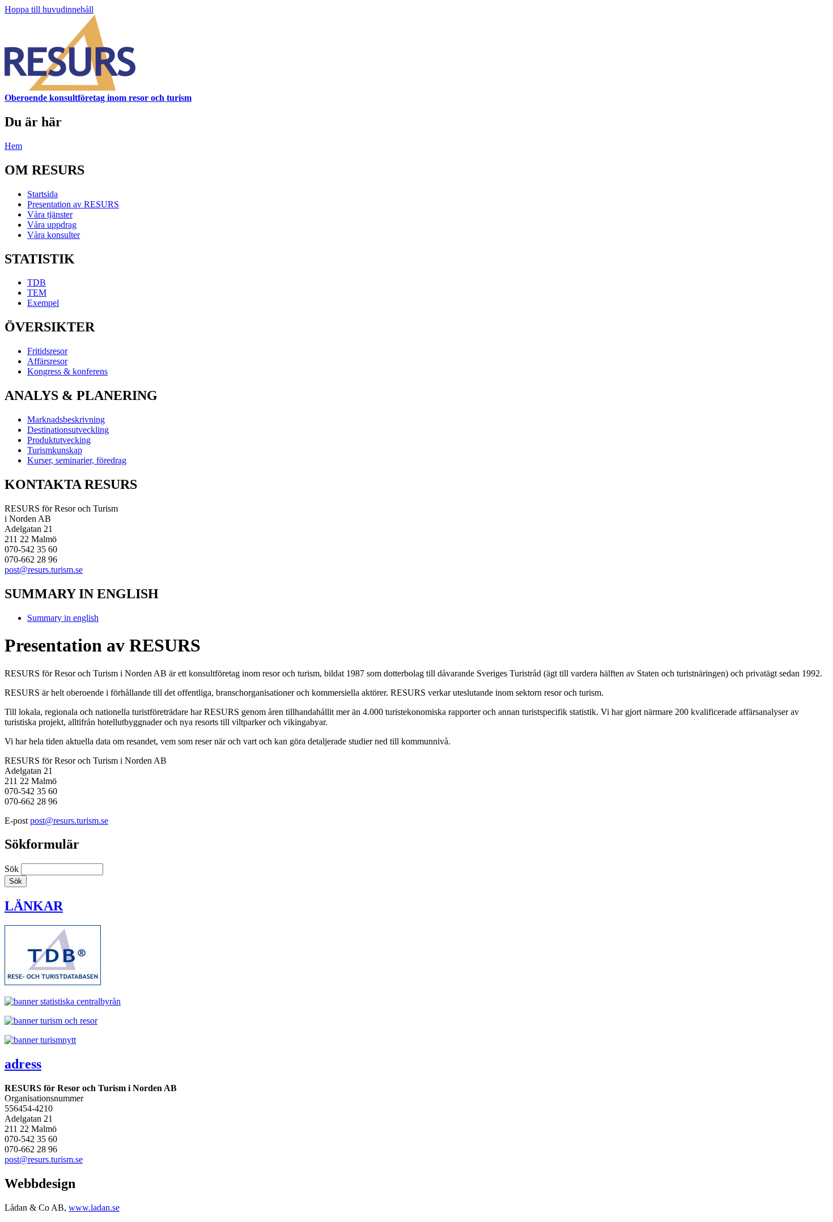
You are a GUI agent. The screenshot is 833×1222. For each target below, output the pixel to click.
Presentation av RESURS (73, 204)
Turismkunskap (54, 450)
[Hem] (70, 87)
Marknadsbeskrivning (66, 419)
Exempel (43, 303)
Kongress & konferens (67, 371)
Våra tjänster (50, 214)
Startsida (42, 194)
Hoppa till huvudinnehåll (49, 9)
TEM (36, 292)
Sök (13, 869)
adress (23, 1064)
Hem (13, 146)
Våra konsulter (53, 235)
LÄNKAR (34, 906)
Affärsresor (47, 361)
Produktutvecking (59, 440)
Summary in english (63, 618)
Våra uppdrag (51, 224)
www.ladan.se (94, 1207)
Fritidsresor (47, 351)
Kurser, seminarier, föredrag (76, 460)
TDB (36, 282)
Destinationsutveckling (68, 430)
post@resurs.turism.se (44, 569)
